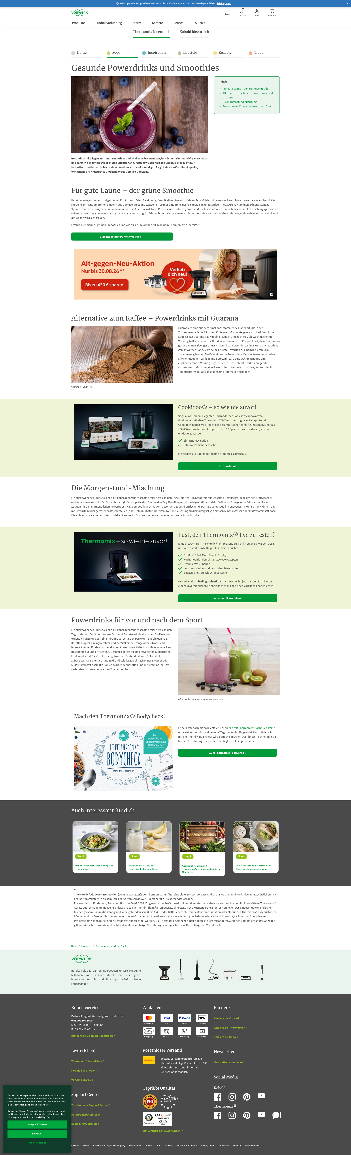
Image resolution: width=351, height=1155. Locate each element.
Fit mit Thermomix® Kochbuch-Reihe (252, 728)
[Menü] (169, 1114)
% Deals (200, 23)
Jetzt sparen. (224, 3)
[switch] (163, 1122)
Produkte (79, 23)
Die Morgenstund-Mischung (240, 102)
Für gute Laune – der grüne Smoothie (245, 88)
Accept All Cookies (37, 1124)
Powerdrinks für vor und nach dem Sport (248, 106)
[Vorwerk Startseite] (79, 13)
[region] (37, 1119)
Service (178, 23)
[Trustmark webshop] (160, 1101)
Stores (137, 23)
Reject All (37, 1133)
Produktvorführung (109, 23)
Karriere (158, 23)
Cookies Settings (37, 1142)
